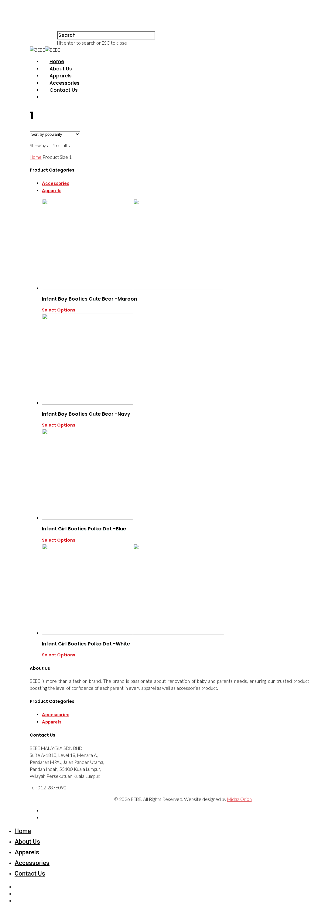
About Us (61, 68)
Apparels (61, 75)
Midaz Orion (239, 799)
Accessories (65, 83)
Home (57, 61)
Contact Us (64, 90)
